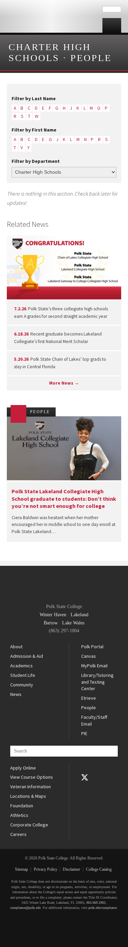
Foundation (21, 806)
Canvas (88, 656)
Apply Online (23, 768)
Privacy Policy (45, 869)
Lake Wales (73, 622)
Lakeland (79, 614)
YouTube (84, 787)
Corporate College (29, 825)
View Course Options (31, 777)
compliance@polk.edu (25, 908)
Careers (18, 834)
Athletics (19, 815)
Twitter (84, 777)
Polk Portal (92, 646)
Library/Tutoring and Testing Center (97, 682)
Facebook (84, 768)
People (91, 57)
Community (21, 685)
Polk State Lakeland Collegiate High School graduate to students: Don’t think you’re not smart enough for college (64, 498)
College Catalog (99, 869)
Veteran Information (30, 786)
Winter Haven (53, 614)
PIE (84, 733)
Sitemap (21, 869)
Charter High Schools (50, 52)
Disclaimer (71, 869)
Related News (27, 224)
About (16, 646)
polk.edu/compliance (102, 908)
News (16, 694)
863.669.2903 (95, 902)
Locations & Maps (28, 796)
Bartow (51, 622)
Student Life (22, 675)
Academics (21, 666)
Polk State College (51, 16)
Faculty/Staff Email (94, 720)
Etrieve (88, 698)
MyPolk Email (94, 666)
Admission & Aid (26, 656)
